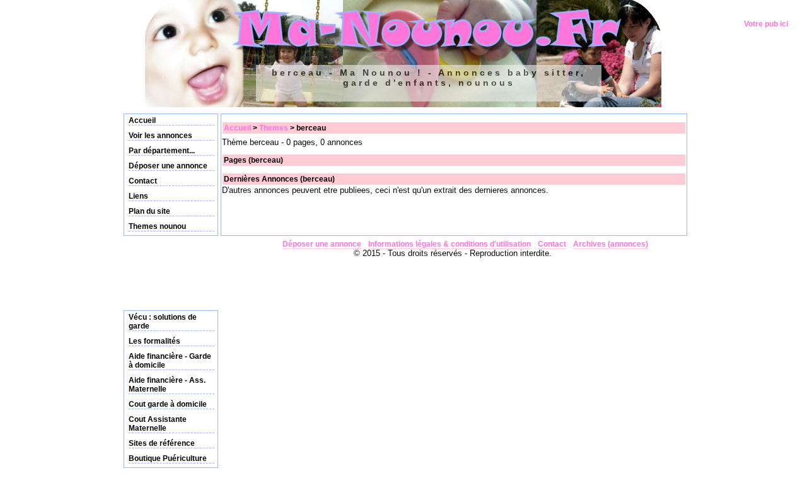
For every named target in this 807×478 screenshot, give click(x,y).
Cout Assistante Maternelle (158, 424)
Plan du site (149, 211)
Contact (143, 181)
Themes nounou (157, 226)
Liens (138, 196)
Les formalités (154, 341)
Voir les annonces (160, 135)
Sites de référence (162, 443)
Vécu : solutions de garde (163, 321)
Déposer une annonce (168, 165)
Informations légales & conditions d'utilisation (449, 244)
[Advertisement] (161, 270)
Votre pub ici (766, 24)
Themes (273, 128)
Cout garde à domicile (168, 404)
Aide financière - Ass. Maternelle (167, 384)
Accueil (142, 120)
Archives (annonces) (610, 244)
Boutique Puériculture (168, 458)
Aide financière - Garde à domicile (170, 361)
